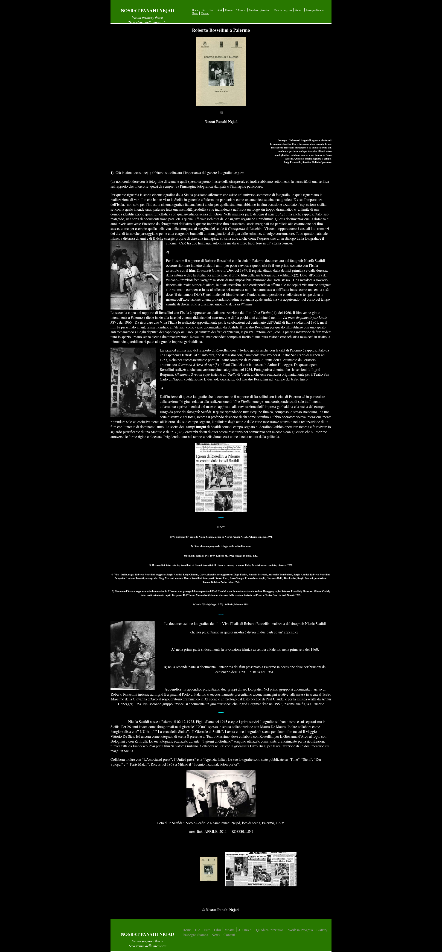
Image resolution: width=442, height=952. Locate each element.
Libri (219, 10)
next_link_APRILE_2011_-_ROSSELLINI (221, 831)
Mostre (229, 10)
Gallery (299, 10)
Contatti (205, 13)
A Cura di (241, 10)
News (195, 13)
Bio (203, 10)
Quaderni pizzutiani (259, 10)
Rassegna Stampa (315, 10)
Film (211, 10)
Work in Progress (282, 10)
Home (195, 10)
